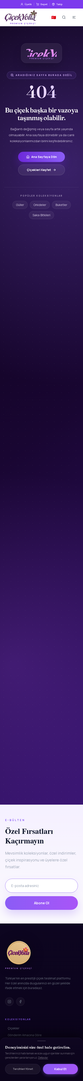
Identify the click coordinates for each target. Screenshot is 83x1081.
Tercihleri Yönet (23, 1069)
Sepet (43, 4)
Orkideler (39, 205)
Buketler (61, 205)
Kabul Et (60, 1069)
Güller (20, 205)
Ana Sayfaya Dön (44, 157)
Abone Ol (41, 903)
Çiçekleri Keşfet (39, 170)
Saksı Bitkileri (41, 215)
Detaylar (43, 1057)
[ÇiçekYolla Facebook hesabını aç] (20, 1001)
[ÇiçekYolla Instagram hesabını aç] (9, 1001)
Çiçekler (13, 1028)
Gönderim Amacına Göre (25, 1035)
